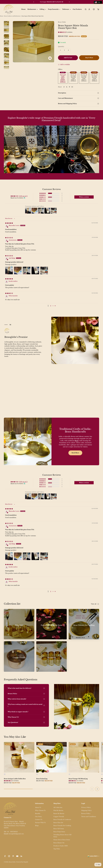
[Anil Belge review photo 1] (9, 270)
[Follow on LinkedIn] (21, 856)
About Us (38, 807)
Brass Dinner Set (58, 843)
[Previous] (33, 2)
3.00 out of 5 (23, 196)
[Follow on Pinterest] (13, 856)
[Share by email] (72, 87)
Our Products (77, 9)
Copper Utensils (58, 816)
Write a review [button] (84, 197)
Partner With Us (40, 822)
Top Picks (56, 849)
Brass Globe (62, 22)
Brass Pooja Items (59, 831)
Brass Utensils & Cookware (62, 819)
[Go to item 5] (6, 49)
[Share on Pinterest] (69, 87)
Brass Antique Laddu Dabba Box (15, 778)
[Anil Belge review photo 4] (35, 270)
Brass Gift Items (58, 828)
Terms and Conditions (88, 816)
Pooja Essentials (53, 9)
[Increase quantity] (68, 50)
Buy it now (89, 57)
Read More (75, 453)
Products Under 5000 (60, 846)
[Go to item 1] (6, 24)
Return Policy (85, 813)
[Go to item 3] (6, 37)
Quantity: (61, 46)
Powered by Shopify (22, 862)
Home (23, 9)
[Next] (69, 2)
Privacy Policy (86, 807)
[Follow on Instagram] (9, 856)
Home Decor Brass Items (61, 840)
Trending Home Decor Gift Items (62, 836)
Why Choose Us (40, 810)
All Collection (57, 807)
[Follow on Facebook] (5, 856)
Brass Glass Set (58, 822)
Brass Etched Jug (41, 778)
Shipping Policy (86, 810)
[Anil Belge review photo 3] (26, 270)
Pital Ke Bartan (58, 810)
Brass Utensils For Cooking (62, 825)
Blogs (37, 825)
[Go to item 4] (6, 43)
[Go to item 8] (6, 69)
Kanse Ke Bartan (58, 813)
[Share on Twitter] (66, 87)
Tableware (65, 9)
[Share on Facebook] (64, 87)
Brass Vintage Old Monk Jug (78, 778)
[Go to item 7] (6, 62)
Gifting (42, 9)
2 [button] (50, 306)
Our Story (38, 816)
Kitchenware (32, 9)
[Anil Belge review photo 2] (18, 270)
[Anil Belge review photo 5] (44, 270)
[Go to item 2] (6, 30)
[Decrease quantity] (60, 50)
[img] (9, 223)
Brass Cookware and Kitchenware (12, 16)
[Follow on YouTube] (17, 856)
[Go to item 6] (6, 56)
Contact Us (38, 819)
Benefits (37, 813)
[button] (62, 32)
